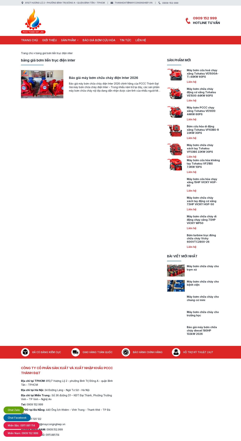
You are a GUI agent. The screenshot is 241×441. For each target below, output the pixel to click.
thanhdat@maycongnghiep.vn (133, 2)
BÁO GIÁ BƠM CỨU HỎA (99, 40)
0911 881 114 (21, 425)
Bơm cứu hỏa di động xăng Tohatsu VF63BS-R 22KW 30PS (203, 130)
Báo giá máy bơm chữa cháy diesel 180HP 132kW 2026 (202, 330)
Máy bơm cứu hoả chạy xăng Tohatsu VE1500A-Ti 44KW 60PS (202, 74)
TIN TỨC (125, 40)
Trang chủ (29, 40)
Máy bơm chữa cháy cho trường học (203, 313)
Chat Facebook (17, 417)
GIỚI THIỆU (49, 40)
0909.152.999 (55, 429)
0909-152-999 (170, 2)
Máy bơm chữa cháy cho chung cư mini (203, 298)
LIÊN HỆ (140, 40)
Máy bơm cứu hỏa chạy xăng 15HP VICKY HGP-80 (202, 182)
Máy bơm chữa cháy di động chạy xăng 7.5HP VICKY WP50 (201, 220)
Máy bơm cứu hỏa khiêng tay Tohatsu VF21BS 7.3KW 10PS (203, 164)
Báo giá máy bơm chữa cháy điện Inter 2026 (103, 78)
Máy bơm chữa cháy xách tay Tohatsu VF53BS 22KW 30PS (200, 148)
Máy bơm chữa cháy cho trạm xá (203, 268)
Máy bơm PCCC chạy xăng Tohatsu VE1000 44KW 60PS (201, 111)
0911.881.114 (52, 434)
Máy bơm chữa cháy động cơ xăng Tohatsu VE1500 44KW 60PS (201, 92)
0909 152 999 (205, 18)
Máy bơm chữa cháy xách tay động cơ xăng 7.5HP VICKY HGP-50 (201, 201)
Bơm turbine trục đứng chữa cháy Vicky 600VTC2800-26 (201, 239)
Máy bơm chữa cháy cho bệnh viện (203, 283)
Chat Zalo (14, 409)
